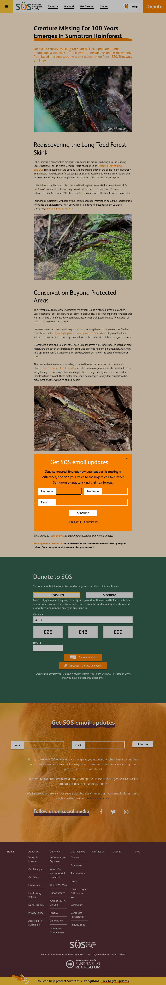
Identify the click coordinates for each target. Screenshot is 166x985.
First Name (47, 491)
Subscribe (83, 513)
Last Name (93, 491)
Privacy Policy (90, 521)
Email (44, 502)
